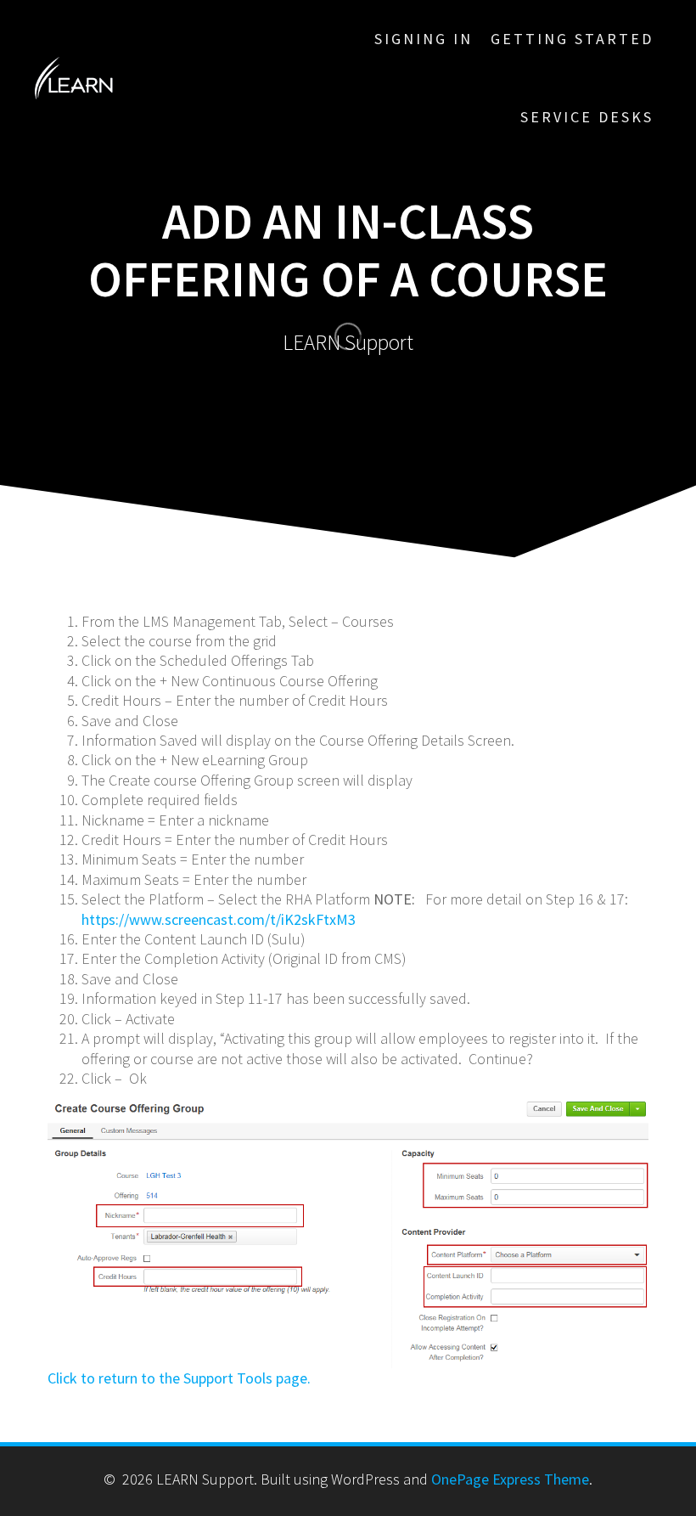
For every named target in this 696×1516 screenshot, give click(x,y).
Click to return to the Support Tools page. (179, 1378)
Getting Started (572, 38)
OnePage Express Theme (510, 1479)
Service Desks (587, 117)
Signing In (423, 38)
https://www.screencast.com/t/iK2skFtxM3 (218, 919)
